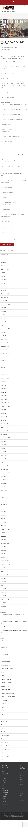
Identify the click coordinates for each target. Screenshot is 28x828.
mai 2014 (3, 557)
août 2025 (3, 276)
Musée (2, 707)
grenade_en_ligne (5, 686)
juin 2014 (3, 553)
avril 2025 (3, 283)
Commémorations (5, 661)
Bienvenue (4, 647)
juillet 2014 (4, 550)
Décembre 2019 (5, 427)
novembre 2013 (5, 560)
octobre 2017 (4, 504)
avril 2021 (3, 395)
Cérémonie (4, 651)
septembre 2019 (5, 438)
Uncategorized (5, 746)
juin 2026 (3, 262)
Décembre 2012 (5, 571)
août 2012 (3, 578)
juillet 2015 (4, 536)
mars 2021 (4, 399)
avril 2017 (3, 522)
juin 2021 (3, 388)
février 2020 (4, 420)
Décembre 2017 (5, 497)
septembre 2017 (5, 508)
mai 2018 (3, 483)
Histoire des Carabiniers (7, 689)
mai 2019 (3, 452)
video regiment (5, 756)
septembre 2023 (5, 329)
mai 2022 (3, 367)
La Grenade (4, 700)
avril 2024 (3, 318)
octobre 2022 (4, 350)
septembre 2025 (5, 272)
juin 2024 (3, 311)
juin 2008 (3, 603)
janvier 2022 (4, 374)
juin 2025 (3, 279)
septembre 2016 (5, 529)
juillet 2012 (4, 582)
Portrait (3, 732)
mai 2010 (3, 589)
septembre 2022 (5, 353)
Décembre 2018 (5, 462)
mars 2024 (4, 322)
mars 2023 (4, 339)
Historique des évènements (8, 696)
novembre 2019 (5, 430)
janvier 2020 (4, 423)
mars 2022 (4, 371)
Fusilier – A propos (6, 679)
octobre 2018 (4, 469)
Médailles (3, 703)
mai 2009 (3, 596)
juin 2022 (3, 364)
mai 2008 (3, 606)
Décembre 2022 (5, 343)
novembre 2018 (5, 466)
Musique (3, 714)
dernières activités (5, 665)
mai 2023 (3, 336)
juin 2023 (3, 332)
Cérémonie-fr (4, 654)
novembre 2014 (5, 543)
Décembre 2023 (5, 325)
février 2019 (4, 459)
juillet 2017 (4, 515)
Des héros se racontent (7, 668)
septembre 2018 (5, 473)
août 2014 (3, 546)
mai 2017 (3, 518)
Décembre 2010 (5, 585)
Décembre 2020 (5, 402)
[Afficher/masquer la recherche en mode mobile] (21, 6)
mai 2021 (3, 392)
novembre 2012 (5, 574)
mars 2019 (4, 455)
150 (2, 640)
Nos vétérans (4, 721)
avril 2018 (3, 487)
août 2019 (3, 441)
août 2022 (3, 357)
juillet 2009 (4, 592)
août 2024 (3, 308)
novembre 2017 (5, 501)
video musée (4, 753)
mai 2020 (3, 413)
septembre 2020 (5, 406)
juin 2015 (3, 539)
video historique (5, 749)
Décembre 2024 (5, 293)
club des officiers (5, 658)
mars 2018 (4, 490)
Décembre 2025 (5, 269)
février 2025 (4, 290)
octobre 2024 (4, 301)
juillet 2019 (4, 445)
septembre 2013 (5, 564)
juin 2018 (3, 480)
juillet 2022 (4, 360)
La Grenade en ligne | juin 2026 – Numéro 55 (13, 614)
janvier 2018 (4, 494)
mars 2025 (4, 286)
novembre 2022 (5, 346)
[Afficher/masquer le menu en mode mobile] (25, 6)
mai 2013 (3, 567)
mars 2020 (4, 416)
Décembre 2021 (5, 378)
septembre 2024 (5, 304)
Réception (3, 739)
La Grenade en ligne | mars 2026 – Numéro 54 (13, 618)
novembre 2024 (5, 297)
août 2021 (3, 385)
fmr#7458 (3, 250)
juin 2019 (3, 448)
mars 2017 (4, 525)
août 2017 (3, 511)
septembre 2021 (5, 381)
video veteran (4, 760)
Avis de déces (4, 644)
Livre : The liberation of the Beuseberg (11, 627)
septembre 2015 (5, 532)
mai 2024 (3, 315)
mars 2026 (4, 265)
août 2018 (3, 476)
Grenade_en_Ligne (6, 682)
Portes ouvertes (5, 725)
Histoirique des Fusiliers (7, 693)
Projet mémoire (5, 735)
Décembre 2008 (5, 599)
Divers (2, 672)
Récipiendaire (4, 742)
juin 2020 (3, 409)
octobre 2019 (4, 434)
